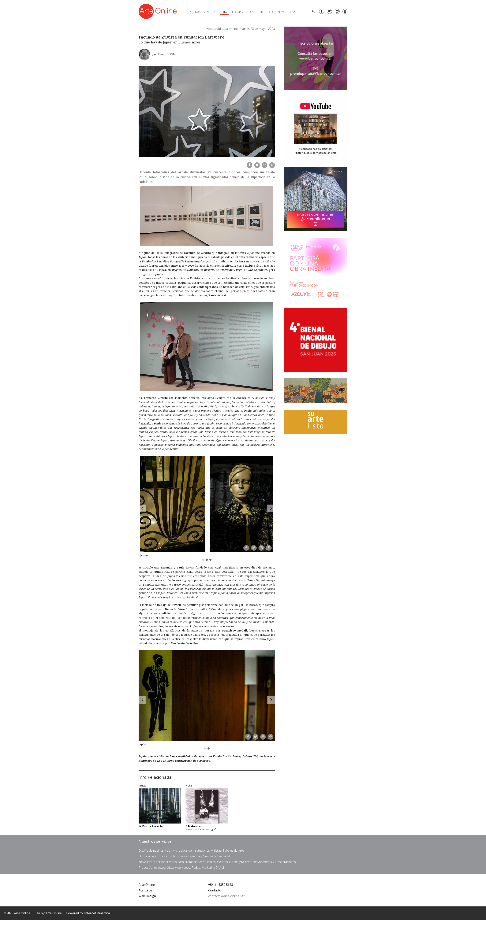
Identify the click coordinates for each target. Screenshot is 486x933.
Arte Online (147, 885)
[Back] (142, 508)
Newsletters (287, 12)
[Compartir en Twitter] (257, 165)
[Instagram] (337, 11)
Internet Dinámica (97, 913)
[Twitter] (329, 11)
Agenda (195, 12)
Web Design (147, 896)
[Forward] (271, 508)
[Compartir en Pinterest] (272, 165)
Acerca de (145, 890)
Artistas (210, 12)
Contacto (214, 890)
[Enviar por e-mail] (264, 165)
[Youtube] (344, 11)
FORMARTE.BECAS (243, 12)
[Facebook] (321, 11)
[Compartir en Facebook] (249, 165)
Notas (224, 12)
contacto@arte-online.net (226, 896)
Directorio (266, 12)
